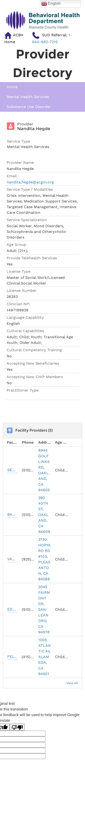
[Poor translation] (17, 727)
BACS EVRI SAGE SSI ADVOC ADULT (12, 514)
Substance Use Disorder (29, 106)
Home (12, 87)
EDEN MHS (12, 609)
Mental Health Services (28, 97)
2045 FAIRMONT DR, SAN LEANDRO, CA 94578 (44, 609)
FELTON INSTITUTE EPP (12, 656)
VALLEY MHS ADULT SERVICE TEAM (12, 559)
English (54, 3)
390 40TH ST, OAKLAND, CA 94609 (44, 514)
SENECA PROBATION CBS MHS (12, 470)
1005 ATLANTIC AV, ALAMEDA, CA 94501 (44, 657)
